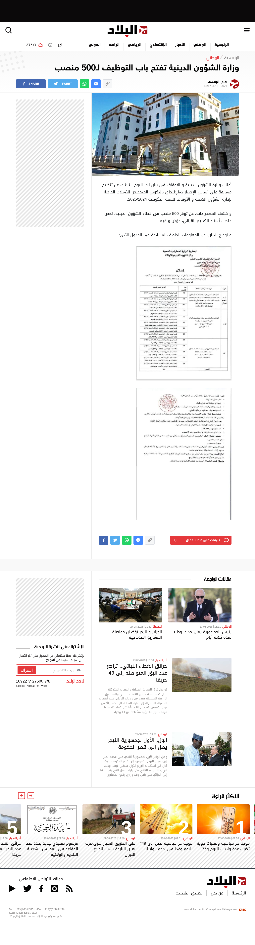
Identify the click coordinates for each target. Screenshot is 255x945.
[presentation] (30, 795)
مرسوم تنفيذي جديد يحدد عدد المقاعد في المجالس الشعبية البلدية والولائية (52, 849)
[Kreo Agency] (242, 909)
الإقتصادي (158, 45)
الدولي (95, 45)
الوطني (199, 45)
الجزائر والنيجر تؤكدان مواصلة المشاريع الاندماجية (137, 634)
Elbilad (127, 31)
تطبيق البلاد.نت (189, 893)
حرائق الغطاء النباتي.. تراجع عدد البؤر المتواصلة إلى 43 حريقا (137, 672)
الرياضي (134, 45)
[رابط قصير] (107, 83)
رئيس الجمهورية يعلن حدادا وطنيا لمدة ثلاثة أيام (202, 634)
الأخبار (180, 45)
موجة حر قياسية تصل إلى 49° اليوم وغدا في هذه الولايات (166, 846)
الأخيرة (157, 626)
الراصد (114, 45)
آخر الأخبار (161, 659)
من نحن (217, 893)
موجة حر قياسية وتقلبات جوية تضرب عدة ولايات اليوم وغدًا (223, 846)
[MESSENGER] (96, 83)
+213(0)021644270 (54, 909)
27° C (31, 45)
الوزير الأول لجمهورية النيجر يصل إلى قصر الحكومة (137, 743)
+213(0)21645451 (25, 909)
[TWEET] (115, 540)
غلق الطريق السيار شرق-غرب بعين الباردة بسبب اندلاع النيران (110, 849)
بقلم (215, 84)
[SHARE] (103, 540)
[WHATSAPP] (84, 83)
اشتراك (27, 670)
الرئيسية (222, 45)
